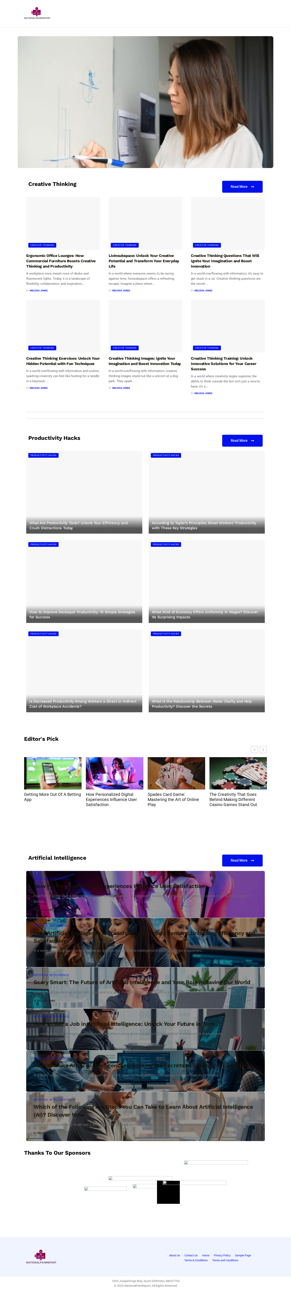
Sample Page (243, 1255)
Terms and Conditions (225, 1260)
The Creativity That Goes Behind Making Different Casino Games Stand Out (233, 799)
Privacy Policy (222, 1255)
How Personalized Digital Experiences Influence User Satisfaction (111, 799)
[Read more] (251, 910)
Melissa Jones (39, 157)
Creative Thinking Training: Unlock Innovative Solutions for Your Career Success (99, 134)
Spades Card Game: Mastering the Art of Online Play (173, 799)
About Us (174, 1255)
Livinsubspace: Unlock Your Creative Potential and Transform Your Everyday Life (144, 260)
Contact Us (191, 1255)
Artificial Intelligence (51, 879)
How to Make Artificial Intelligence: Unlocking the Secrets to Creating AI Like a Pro (141, 1065)
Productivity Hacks (43, 455)
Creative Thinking (39, 111)
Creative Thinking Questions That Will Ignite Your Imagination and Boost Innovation (225, 260)
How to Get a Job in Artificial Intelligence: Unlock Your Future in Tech (124, 1024)
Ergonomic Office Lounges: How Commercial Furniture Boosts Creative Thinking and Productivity (61, 260)
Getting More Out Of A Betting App (52, 797)
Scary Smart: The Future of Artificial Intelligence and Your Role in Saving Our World (142, 982)
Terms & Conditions (196, 1260)
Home (205, 1255)
